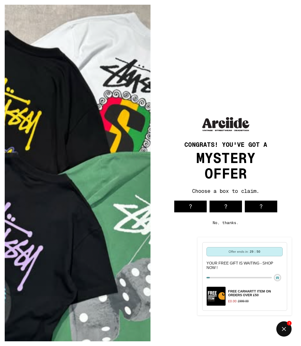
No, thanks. (226, 222)
